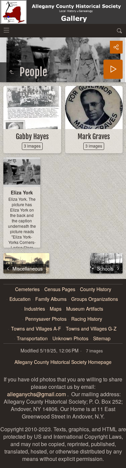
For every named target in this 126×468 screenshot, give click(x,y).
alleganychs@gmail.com (36, 394)
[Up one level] (11, 72)
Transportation (32, 338)
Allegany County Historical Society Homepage (63, 361)
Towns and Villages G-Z (91, 328)
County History (95, 289)
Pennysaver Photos (46, 319)
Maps (55, 309)
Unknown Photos (70, 338)
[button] (8, 460)
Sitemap (102, 338)
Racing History (86, 319)
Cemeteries (27, 289)
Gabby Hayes (32, 136)
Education (20, 299)
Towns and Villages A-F (36, 328)
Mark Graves (94, 136)
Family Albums (51, 299)
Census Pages (59, 289)
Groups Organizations (94, 299)
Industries (34, 309)
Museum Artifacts (84, 309)
